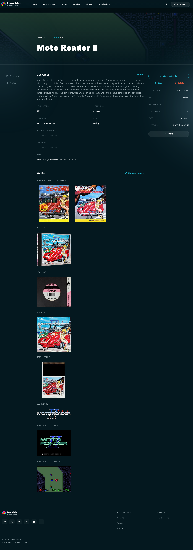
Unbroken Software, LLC (22, 542)
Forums (64, 4)
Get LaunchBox (49, 4)
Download (160, 512)
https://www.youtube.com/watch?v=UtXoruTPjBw (57, 160)
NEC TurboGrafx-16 (46, 123)
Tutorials (76, 4)
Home (34, 4)
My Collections (104, 4)
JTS (38, 111)
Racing (96, 123)
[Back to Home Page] (11, 4)
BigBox (89, 4)
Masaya (96, 111)
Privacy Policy (7, 542)
